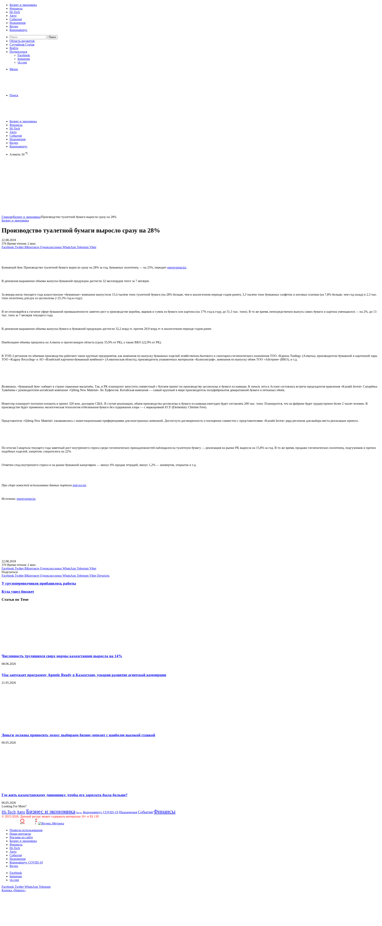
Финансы (16, 8)
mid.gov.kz (79, 485)
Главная (7, 217)
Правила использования (26, 830)
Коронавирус (18, 30)
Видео (14, 26)
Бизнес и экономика (23, 5)
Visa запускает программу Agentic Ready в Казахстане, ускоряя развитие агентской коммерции (84, 675)
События (16, 19)
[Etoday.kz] (31, 88)
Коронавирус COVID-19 (100, 812)
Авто (13, 15)
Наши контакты (20, 833)
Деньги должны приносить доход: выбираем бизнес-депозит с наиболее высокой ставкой (78, 735)
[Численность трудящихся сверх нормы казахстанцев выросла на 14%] (40, 648)
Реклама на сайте (21, 837)
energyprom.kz (176, 267)
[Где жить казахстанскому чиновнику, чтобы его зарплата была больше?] (40, 787)
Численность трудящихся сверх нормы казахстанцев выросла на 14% (62, 656)
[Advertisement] (121, 187)
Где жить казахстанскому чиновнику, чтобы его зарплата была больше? (65, 795)
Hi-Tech (15, 12)
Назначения (17, 22)
